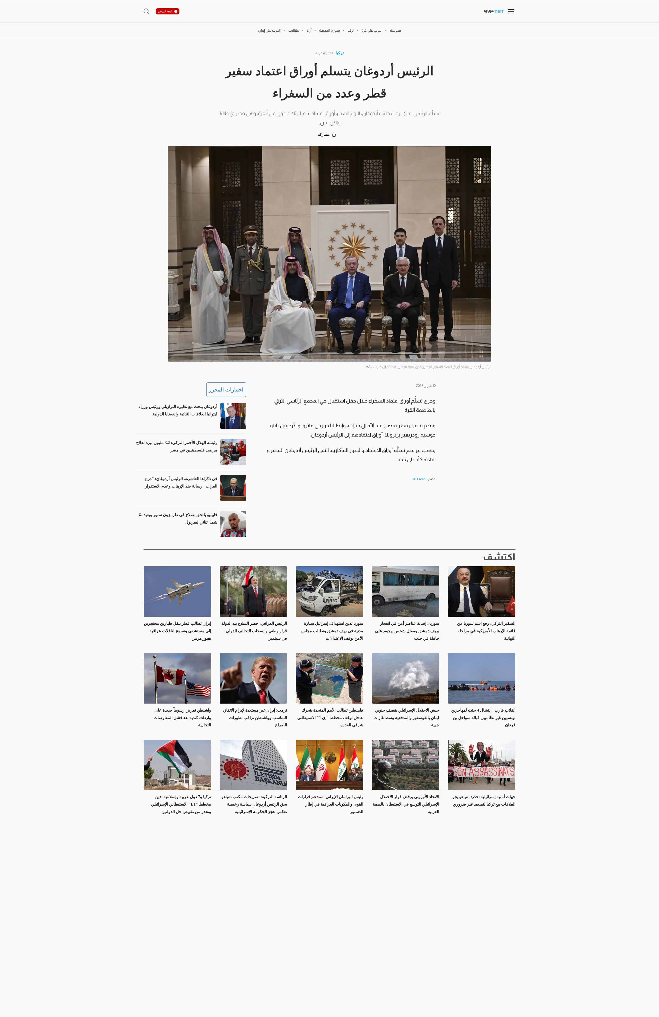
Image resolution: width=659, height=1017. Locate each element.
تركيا (340, 53)
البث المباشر (165, 11)
